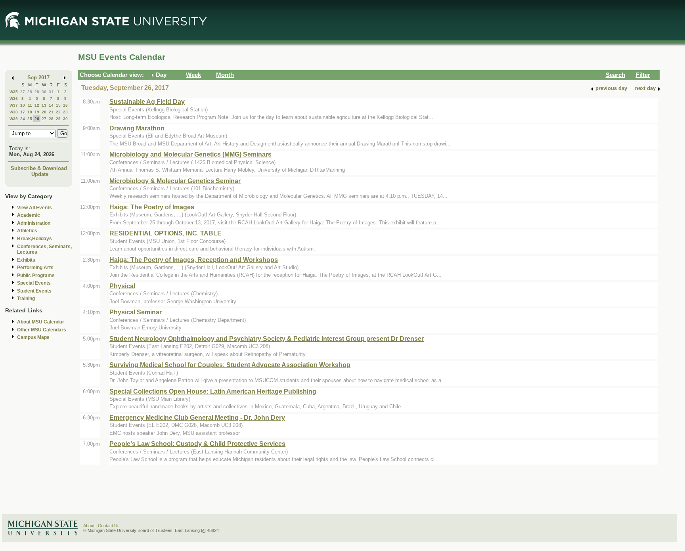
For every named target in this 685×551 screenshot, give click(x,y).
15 (58, 105)
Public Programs (36, 275)
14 (51, 105)
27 (22, 92)
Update (39, 174)
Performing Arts (35, 267)
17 (22, 112)
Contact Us (109, 525)
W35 (14, 92)
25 (29, 119)
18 (29, 112)
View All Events (34, 207)
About (88, 525)
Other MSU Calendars (41, 330)
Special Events (34, 283)
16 (65, 105)
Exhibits (26, 260)
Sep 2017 (38, 77)
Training (26, 298)
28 (29, 92)
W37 (14, 105)
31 (51, 92)
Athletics (27, 230)
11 (30, 105)
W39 (14, 119)
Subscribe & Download (39, 168)
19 (36, 112)
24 (22, 119)
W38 (14, 112)
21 (51, 112)
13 (44, 105)
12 (36, 105)
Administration (33, 223)
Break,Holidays (34, 238)
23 (65, 112)
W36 (14, 98)
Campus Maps (33, 337)
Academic (28, 215)
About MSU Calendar (40, 322)
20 (44, 112)
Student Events (34, 291)
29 (36, 92)
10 (22, 105)
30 (44, 92)
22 (58, 112)
